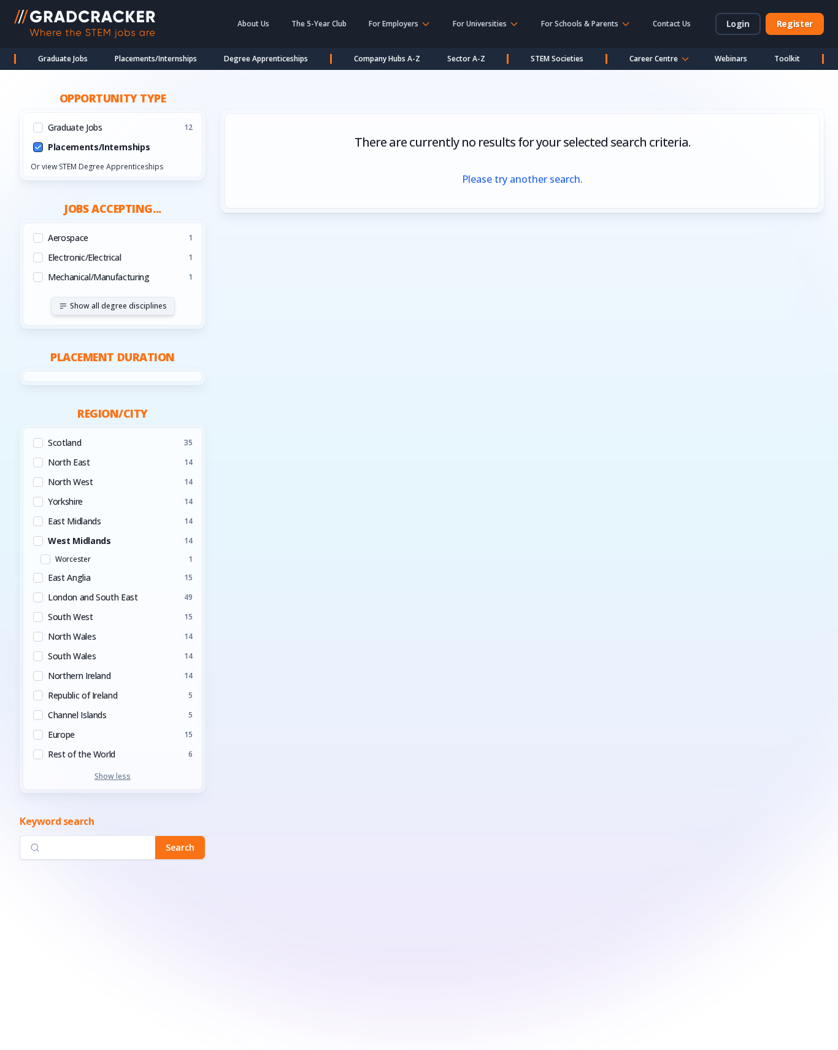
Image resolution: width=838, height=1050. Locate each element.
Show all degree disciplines (118, 306)
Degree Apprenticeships (266, 58)
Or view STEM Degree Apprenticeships (97, 166)
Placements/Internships (156, 58)
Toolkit (787, 58)
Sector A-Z (466, 58)
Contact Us (672, 23)
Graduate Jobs (63, 58)
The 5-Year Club (319, 23)
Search (180, 847)
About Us (253, 23)
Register (795, 23)
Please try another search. (522, 179)
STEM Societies (557, 58)
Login (738, 23)
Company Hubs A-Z (387, 58)
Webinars (731, 58)
